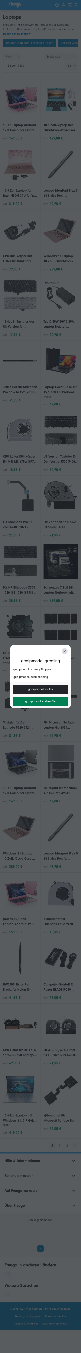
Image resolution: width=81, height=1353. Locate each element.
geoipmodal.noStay (40, 689)
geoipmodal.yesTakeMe (40, 701)
